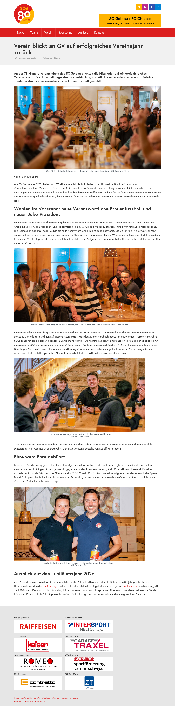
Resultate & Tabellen (35, 701)
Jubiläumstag (130, 586)
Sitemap (55, 697)
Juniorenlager (51, 586)
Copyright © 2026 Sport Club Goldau (32, 697)
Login (75, 697)
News (57, 57)
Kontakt (99, 32)
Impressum (66, 697)
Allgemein (48, 57)
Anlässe (83, 32)
